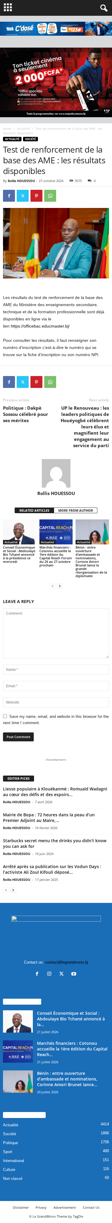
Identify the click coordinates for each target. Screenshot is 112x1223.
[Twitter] (23, 196)
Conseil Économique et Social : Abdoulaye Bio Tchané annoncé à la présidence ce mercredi (19, 554)
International (13, 1160)
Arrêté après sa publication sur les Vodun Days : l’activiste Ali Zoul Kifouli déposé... (52, 869)
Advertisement (64, 1207)
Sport (7, 1152)
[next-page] (60, 586)
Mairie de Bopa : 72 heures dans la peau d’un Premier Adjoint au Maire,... (49, 817)
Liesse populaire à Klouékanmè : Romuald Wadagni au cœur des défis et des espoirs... (55, 791)
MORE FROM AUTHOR (75, 510)
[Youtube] (74, 974)
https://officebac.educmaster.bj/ (40, 326)
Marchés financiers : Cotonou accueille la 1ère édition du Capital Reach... (72, 1048)
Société (30, 139)
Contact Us (91, 1207)
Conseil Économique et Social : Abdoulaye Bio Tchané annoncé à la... (71, 1018)
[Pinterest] (36, 196)
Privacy (41, 1207)
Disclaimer (21, 1207)
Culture (9, 1169)
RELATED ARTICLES (34, 510)
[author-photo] (56, 473)
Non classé (12, 1178)
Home (7, 128)
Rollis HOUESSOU (21, 180)
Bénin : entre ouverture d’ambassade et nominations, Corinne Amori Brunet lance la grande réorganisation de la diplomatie (91, 561)
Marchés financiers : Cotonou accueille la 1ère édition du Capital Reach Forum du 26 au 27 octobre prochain (55, 556)
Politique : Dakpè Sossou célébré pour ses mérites (25, 414)
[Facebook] (9, 196)
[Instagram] (51, 974)
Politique (10, 1143)
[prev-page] (53, 586)
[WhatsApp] (50, 196)
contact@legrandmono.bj (66, 962)
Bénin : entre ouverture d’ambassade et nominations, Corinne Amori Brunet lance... (67, 1078)
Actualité (23, 128)
